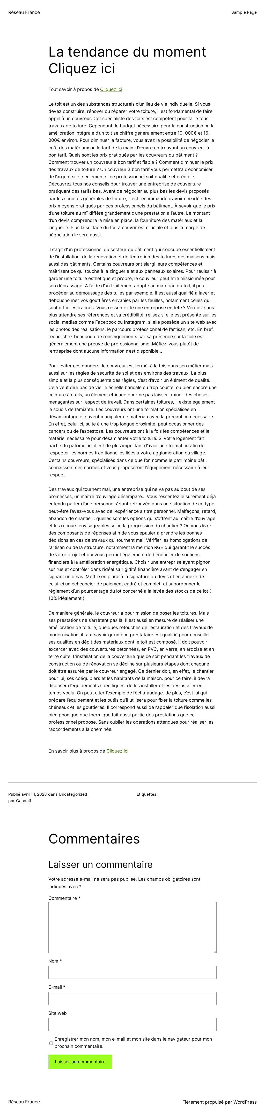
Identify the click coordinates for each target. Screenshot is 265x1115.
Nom (55, 961)
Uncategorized (73, 794)
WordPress (245, 1102)
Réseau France (24, 12)
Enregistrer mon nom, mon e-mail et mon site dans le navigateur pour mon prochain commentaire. (133, 1042)
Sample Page (244, 12)
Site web (57, 1013)
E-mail (56, 987)
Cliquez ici (111, 89)
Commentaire (64, 898)
